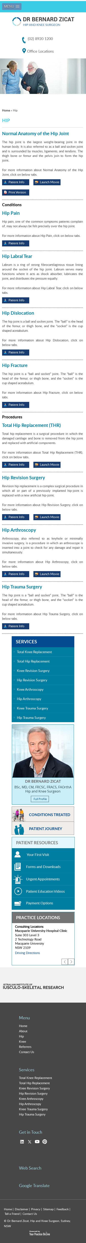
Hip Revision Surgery (32, 680)
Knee (22, 1041)
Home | (9, 1209)
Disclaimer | (22, 1209)
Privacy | (36, 1209)
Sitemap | (49, 1209)
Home (6, 110)
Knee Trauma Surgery (32, 708)
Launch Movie (49, 182)
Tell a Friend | (13, 1214)
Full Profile (40, 799)
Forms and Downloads (43, 866)
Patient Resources (37, 842)
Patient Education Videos (45, 891)
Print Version (17, 192)
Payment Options (39, 903)
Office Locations (40, 51)
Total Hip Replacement (33, 661)
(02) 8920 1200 (40, 38)
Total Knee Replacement (34, 652)
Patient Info (16, 182)
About (23, 1031)
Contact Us (26, 1052)
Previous (5, 73)
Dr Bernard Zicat (43, 781)
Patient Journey (45, 828)
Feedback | (63, 1209)
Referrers (25, 1047)
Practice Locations (38, 917)
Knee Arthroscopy (30, 689)
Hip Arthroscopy (29, 699)
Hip (21, 1036)
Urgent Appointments (43, 879)
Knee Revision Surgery (33, 670)
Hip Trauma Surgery (31, 717)
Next (69, 964)
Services (26, 641)
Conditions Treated (49, 814)
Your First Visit (38, 854)
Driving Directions (27, 953)
